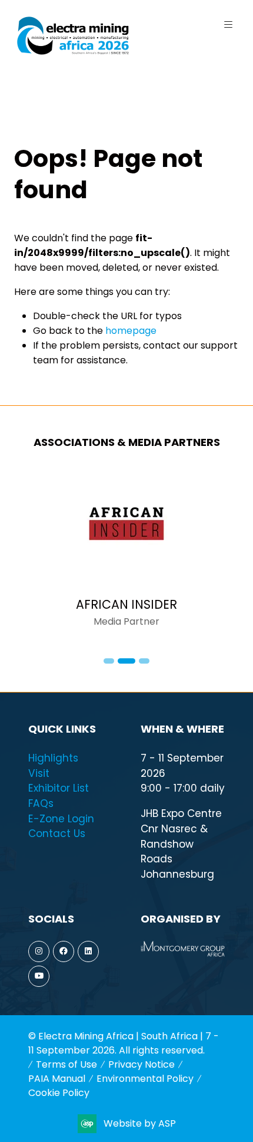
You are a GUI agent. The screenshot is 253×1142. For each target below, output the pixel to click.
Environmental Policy (145, 1078)
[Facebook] (63, 951)
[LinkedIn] (88, 951)
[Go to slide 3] (144, 661)
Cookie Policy (58, 1093)
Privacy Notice (141, 1064)
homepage (131, 330)
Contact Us (56, 833)
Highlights (53, 758)
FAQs (41, 803)
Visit (38, 773)
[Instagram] (38, 951)
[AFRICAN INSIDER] (126, 554)
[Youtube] (38, 976)
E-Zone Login (61, 819)
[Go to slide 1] (109, 661)
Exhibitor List (58, 788)
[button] (228, 24)
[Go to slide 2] (126, 661)
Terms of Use (66, 1064)
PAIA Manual (56, 1078)
